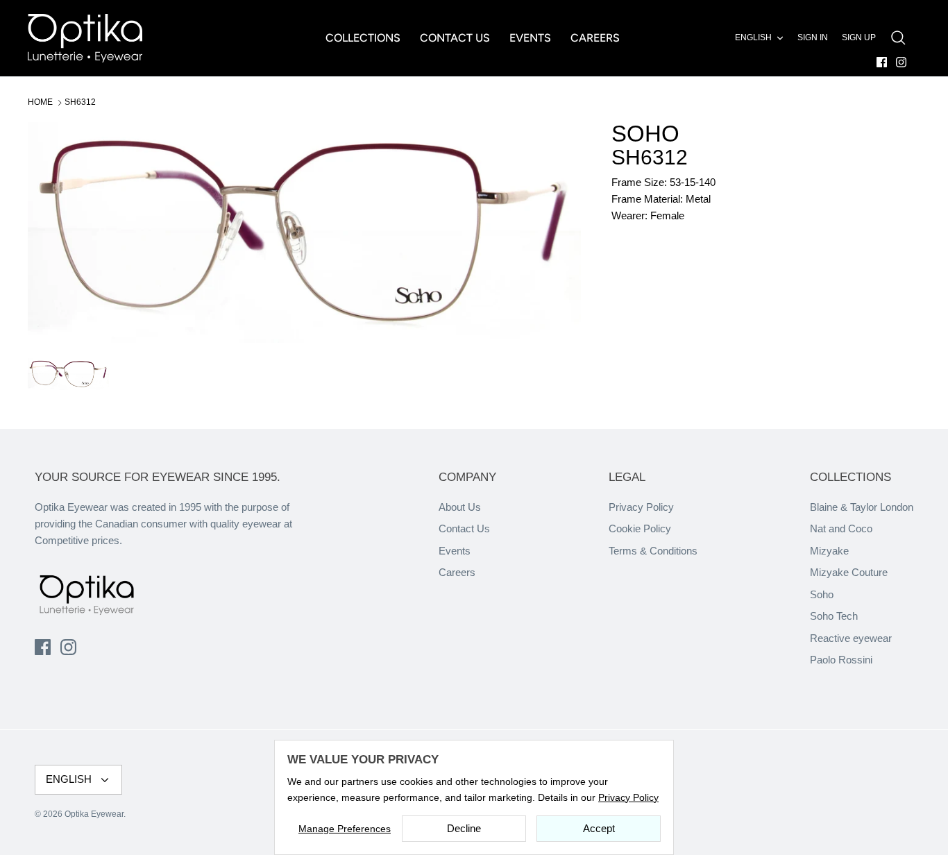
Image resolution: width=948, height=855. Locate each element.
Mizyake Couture (849, 572)
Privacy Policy (641, 507)
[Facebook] (882, 62)
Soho (821, 594)
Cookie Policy (640, 528)
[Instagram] (901, 62)
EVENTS (530, 37)
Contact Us (464, 528)
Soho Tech (834, 616)
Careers (457, 572)
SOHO (645, 133)
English (753, 37)
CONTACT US (455, 37)
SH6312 (80, 102)
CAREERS (595, 37)
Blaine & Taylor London (861, 507)
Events (455, 551)
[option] (305, 232)
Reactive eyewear (851, 638)
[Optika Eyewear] (85, 38)
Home (40, 102)
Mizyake (829, 551)
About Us (460, 507)
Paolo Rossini (841, 660)
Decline (464, 828)
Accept (599, 828)
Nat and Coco (841, 528)
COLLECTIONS (362, 37)
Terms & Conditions (653, 551)
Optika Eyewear (94, 814)
